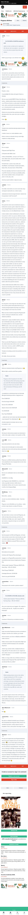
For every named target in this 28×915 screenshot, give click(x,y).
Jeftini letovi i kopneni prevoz (13, 25)
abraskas (4, 429)
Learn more (3, 2)
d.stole (3, 531)
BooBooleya (5, 492)
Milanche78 (5, 469)
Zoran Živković (4, 867)
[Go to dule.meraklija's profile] (1, 24)
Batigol (3, 87)
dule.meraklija (6, 23)
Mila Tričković (4, 848)
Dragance (4, 511)
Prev (5, 31)
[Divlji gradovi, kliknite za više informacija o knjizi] (10, 797)
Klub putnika (4, 876)
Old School (4, 666)
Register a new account (14, 776)
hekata (3, 201)
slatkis (3, 35)
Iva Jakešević (4, 858)
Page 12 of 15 (13, 31)
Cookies (14, 910)
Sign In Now (14, 779)
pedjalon (4, 185)
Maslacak (4, 734)
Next (23, 31)
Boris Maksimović (6, 627)
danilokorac (5, 69)
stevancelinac (5, 581)
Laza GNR (4, 364)
